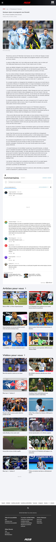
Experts (3, 503)
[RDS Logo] (27, 2)
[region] (28, 230)
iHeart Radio (39, 522)
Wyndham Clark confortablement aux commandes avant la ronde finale (38, 393)
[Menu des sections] (2, 2)
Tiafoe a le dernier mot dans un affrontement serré (40, 471)
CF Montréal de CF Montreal (16, 9)
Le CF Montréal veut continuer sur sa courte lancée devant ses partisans (40, 307)
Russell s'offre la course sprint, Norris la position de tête (13, 413)
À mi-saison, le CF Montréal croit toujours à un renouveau (40, 451)
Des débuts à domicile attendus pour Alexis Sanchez (40, 374)
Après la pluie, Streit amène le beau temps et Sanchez (40, 327)
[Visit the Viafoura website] (49, 282)
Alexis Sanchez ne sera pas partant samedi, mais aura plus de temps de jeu (14, 327)
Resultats (52, 3)
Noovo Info (39, 519)
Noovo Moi (39, 521)
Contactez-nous (8, 521)
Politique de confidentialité (27, 519)
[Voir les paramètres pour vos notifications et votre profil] (5, 175)
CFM (4, 9)
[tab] (10, 187)
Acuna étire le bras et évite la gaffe (12, 451)
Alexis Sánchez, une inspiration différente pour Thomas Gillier (40, 348)
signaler (49, 195)
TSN (6, 531)
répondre (10, 195)
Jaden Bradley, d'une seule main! (11, 433)
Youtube (46, 503)
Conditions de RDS (25, 521)
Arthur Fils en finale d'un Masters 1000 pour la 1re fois (40, 413)
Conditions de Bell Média (26, 503)
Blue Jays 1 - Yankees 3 (9, 471)
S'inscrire (49, 177)
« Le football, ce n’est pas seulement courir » (14, 348)
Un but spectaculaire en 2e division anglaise (40, 433)
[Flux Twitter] (28, 508)
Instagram (40, 503)
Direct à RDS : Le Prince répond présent (13, 306)
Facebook (35, 503)
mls (7, 9)
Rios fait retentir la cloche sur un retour (12, 373)
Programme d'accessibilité (11, 522)
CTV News (7, 532)
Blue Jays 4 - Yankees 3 (9, 393)
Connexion (45, 177)
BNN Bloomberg (8, 534)
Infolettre (8, 503)
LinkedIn (52, 503)
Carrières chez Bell (15, 503)
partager (45, 195)
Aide (6, 519)
